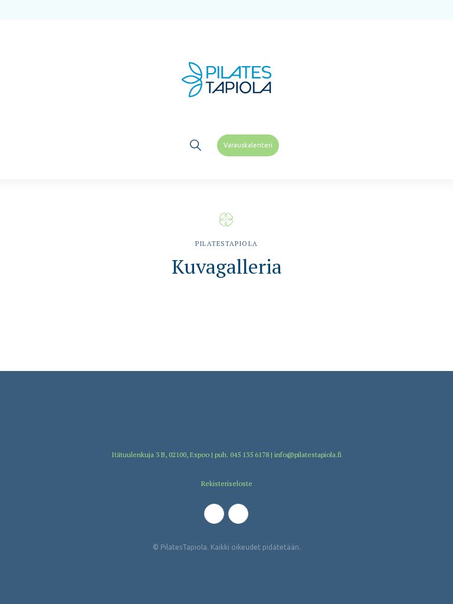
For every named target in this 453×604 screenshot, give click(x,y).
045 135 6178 (249, 454)
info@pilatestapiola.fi (308, 454)
